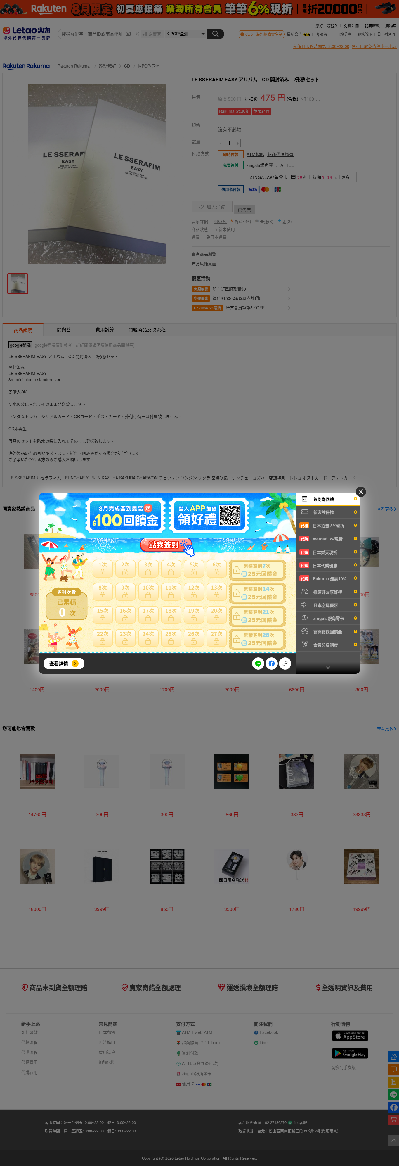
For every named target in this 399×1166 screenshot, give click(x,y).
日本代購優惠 (319, 565)
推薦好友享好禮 (327, 592)
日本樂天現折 (319, 552)
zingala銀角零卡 (328, 618)
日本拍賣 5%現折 (322, 525)
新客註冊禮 (323, 512)
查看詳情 (58, 663)
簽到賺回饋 (323, 499)
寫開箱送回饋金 (327, 632)
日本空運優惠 (325, 605)
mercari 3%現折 (322, 539)
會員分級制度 (325, 645)
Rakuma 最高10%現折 (328, 578)
